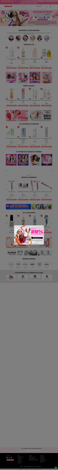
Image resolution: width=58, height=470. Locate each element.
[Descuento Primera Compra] (29, 235)
